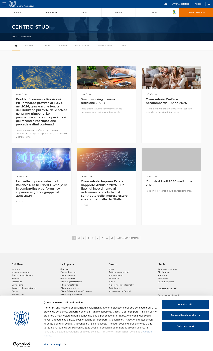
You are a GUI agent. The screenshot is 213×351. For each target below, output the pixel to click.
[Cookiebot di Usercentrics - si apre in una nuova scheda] (21, 344)
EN (165, 4)
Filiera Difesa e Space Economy (76, 291)
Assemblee (17, 282)
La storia (16, 269)
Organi (15, 291)
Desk (111, 269)
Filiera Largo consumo (71, 294)
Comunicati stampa (167, 269)
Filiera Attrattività (69, 285)
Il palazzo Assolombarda (24, 288)
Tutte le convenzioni (119, 272)
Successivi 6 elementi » (127, 238)
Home (14, 37)
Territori (63, 45)
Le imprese (67, 264)
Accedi (198, 4)
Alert (123, 45)
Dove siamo (17, 285)
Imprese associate (20, 272)
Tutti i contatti (116, 288)
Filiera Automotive (69, 288)
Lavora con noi (180, 4)
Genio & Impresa (166, 282)
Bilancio (15, 278)
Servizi (113, 264)
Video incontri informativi (121, 285)
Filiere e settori (82, 45)
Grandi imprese (67, 278)
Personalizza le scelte (183, 315)
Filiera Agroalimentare (71, 282)
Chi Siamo (18, 264)
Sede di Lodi (18, 294)
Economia (30, 45)
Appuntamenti (116, 275)
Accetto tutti (185, 304)
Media (161, 264)
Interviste (162, 275)
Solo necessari (185, 326)
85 (112, 238)
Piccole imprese (68, 272)
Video (112, 282)
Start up (64, 269)
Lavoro (46, 45)
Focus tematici (105, 45)
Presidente (163, 278)
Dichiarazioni (164, 272)
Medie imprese (67, 275)
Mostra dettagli (52, 344)
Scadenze (114, 278)
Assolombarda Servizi (120, 291)
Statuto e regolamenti (22, 275)
